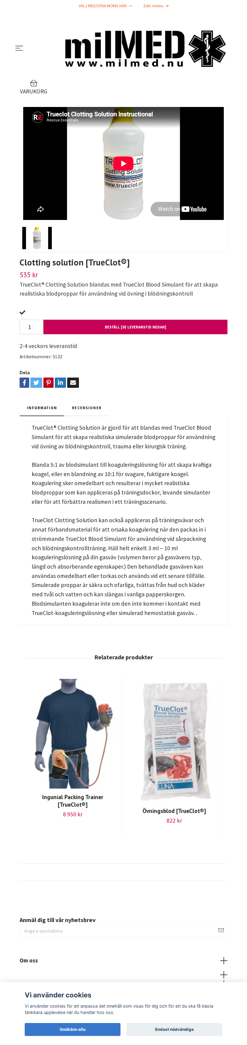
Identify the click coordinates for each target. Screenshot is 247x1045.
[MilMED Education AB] (143, 48)
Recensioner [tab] (87, 407)
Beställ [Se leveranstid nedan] (135, 327)
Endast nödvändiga (174, 1029)
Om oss (29, 960)
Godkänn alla (73, 1029)
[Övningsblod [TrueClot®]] (174, 740)
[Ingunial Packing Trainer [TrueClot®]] (72, 733)
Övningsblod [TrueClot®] (174, 810)
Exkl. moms (154, 5)
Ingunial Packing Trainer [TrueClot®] (72, 800)
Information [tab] (42, 407)
